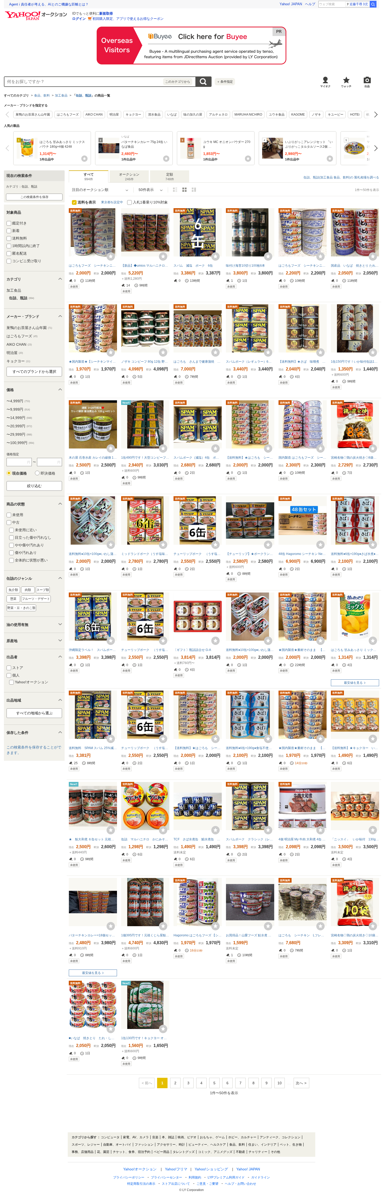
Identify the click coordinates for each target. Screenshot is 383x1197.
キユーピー (335, 114)
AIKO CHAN (94, 114)
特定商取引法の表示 (141, 1184)
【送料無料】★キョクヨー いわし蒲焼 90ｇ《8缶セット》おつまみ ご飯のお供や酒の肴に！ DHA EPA (355, 748)
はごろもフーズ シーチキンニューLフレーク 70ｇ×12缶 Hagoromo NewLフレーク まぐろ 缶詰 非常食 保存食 (303, 265)
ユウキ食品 (277, 114)
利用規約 (195, 1177)
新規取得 (106, 13)
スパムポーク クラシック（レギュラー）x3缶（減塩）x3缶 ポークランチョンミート (250, 839)
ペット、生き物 (291, 1144)
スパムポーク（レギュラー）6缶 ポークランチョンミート (250, 361)
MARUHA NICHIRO (248, 114)
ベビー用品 (161, 1152)
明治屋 (114, 114)
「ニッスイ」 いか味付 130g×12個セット (355, 839)
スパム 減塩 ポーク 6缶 (193, 265)
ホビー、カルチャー (242, 1137)
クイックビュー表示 (194, 190)
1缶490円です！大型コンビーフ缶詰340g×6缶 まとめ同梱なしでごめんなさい (145, 457)
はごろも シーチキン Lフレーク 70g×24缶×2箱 (303, 935)
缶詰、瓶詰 (83, 95)
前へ (8, 114)
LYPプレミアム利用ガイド (226, 1177)
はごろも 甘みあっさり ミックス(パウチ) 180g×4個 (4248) (355, 650)
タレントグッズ (184, 1152)
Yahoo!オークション (140, 1169)
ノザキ (316, 114)
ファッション (144, 1144)
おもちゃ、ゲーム (212, 1137)
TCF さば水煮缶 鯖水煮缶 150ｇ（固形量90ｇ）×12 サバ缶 (198, 839)
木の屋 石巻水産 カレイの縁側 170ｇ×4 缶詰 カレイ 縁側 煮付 (93, 457)
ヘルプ (310, 4)
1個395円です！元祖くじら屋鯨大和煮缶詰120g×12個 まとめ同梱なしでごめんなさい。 (145, 935)
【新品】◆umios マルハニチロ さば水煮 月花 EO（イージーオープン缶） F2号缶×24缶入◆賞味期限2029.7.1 (145, 265)
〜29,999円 (19, 434)
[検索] (373, 4)
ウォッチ (346, 86)
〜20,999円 (19, 426)
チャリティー (258, 1152)
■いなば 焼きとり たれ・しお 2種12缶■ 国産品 (93, 1038)
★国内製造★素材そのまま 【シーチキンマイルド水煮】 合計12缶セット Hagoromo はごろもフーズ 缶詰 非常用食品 (303, 748)
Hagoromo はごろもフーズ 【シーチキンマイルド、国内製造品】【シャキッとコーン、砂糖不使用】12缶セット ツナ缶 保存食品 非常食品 (198, 935)
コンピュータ (110, 1137)
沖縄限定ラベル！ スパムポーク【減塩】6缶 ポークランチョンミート (93, 650)
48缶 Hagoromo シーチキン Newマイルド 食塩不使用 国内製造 (303, 554)
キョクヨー (133, 114)
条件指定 (225, 81)
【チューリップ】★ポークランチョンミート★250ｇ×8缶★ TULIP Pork (250, 554)
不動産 (240, 1152)
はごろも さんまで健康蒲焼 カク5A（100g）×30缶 (198, 361)
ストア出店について (176, 1184)
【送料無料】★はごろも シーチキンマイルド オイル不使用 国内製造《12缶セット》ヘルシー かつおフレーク (250, 457)
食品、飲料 (42, 95)
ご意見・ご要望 (207, 1184)
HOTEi (355, 114)
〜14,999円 (19, 418)
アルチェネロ (218, 114)
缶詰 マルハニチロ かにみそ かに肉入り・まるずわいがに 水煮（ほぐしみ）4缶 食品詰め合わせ (145, 839)
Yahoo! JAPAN (291, 4)
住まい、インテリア (262, 1144)
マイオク (325, 86)
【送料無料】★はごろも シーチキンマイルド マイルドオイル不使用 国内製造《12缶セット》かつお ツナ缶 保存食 (198, 748)
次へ (374, 114)
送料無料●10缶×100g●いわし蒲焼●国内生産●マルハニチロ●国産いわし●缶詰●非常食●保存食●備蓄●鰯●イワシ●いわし (250, 650)
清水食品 (154, 114)
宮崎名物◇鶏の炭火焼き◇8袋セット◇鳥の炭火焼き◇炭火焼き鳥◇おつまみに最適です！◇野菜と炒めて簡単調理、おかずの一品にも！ (355, 457)
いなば (172, 114)
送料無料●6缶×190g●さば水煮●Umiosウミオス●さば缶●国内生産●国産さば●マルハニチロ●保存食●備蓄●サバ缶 (355, 554)
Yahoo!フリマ (176, 1169)
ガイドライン (260, 1177)
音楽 (155, 1137)
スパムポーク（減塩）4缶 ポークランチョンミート (198, 457)
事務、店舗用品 (83, 1152)
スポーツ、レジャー (86, 1144)
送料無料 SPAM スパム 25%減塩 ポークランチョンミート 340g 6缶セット (93, 748)
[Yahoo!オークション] (37, 12)
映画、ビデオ (187, 1137)
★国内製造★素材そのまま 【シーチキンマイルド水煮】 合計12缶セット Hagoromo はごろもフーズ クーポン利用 (303, 650)
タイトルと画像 (175, 190)
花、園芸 (103, 1152)
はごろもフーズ (68, 114)
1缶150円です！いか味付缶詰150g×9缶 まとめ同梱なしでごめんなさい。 (355, 361)
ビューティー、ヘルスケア (207, 1144)
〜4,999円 (18, 401)
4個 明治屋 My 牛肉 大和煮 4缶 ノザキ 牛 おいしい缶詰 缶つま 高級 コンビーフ (303, 839)
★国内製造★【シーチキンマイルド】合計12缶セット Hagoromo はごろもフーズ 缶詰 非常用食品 (93, 361)
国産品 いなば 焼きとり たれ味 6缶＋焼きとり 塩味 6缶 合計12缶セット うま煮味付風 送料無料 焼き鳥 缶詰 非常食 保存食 (355, 265)
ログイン (79, 19)
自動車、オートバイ (117, 1144)
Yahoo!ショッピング (211, 1169)
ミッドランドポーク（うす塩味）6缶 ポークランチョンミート (145, 554)
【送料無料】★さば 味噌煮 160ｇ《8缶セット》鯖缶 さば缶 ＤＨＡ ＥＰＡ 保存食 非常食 (303, 361)
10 (279, 1083)
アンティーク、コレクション (280, 1137)
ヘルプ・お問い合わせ (240, 1184)
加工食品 (61, 95)
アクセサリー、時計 (171, 1144)
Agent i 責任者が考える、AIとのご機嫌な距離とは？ (49, 4)
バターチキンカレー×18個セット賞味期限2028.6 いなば (93, 935)
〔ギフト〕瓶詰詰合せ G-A (192, 650)
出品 (367, 86)
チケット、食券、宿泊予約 (131, 1152)
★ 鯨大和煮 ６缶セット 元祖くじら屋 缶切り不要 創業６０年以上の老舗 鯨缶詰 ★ (93, 839)
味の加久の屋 (192, 114)
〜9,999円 (18, 409)
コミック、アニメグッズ (215, 1152)
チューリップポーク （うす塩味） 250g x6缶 (198, 554)
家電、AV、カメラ (136, 1137)
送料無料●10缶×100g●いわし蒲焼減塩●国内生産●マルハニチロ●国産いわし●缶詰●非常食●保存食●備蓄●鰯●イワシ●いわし (93, 554)
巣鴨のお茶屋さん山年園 (33, 114)
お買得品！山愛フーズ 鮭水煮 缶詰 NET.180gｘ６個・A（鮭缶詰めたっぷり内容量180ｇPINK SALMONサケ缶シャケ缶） (250, 935)
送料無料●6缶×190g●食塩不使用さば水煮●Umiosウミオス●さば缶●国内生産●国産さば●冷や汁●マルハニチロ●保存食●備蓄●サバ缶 (250, 748)
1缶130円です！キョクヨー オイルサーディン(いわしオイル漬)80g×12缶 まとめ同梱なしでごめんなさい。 (145, 1038)
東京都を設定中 (112, 202)
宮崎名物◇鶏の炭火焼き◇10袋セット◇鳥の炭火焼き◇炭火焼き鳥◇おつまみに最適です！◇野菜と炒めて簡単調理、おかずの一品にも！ (355, 935)
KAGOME (298, 114)
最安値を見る (353, 683)
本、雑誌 (168, 1137)
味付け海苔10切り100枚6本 (245, 265)
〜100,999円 (20, 443)
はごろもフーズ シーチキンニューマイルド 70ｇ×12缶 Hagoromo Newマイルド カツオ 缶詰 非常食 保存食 (93, 265)
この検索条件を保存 (34, 197)
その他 (275, 1152)
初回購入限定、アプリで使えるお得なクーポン (128, 19)
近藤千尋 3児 (359, 4)
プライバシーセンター (166, 1177)
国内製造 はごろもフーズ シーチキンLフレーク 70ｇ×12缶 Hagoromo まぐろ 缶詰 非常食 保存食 (303, 457)
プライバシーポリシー (128, 1177)
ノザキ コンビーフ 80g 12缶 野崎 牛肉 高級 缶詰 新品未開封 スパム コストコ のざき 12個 (145, 361)
